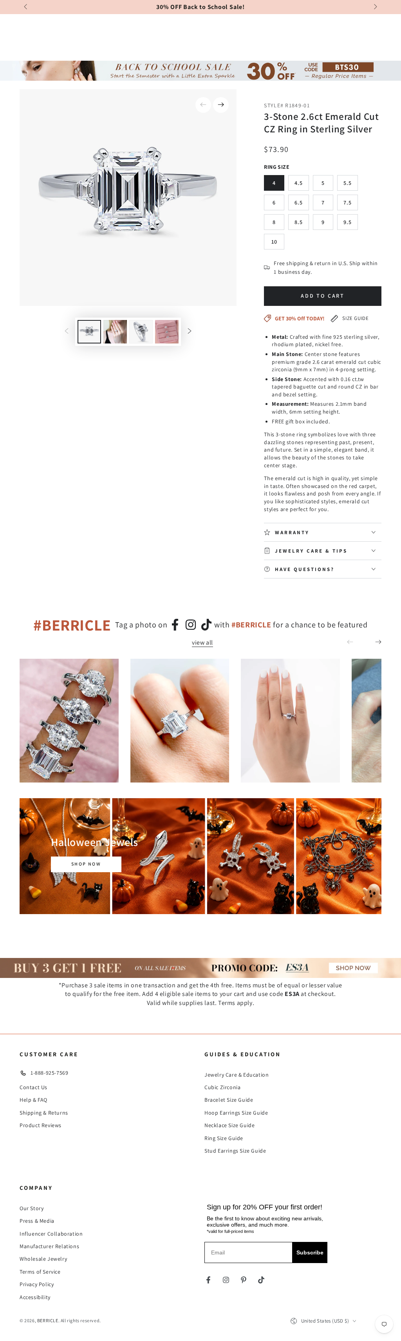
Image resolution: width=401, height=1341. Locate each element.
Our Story (31, 1208)
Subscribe (309, 1252)
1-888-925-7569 (49, 1072)
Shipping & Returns (44, 1112)
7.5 (347, 202)
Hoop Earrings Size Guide (236, 1112)
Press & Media (37, 1220)
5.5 (347, 182)
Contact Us (33, 1087)
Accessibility (35, 1297)
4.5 (298, 182)
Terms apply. (236, 1003)
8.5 (298, 222)
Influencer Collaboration (51, 1233)
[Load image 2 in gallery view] (115, 331)
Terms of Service (40, 1271)
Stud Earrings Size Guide (235, 1150)
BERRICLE (47, 1320)
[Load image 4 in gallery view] (167, 331)
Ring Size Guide (223, 1138)
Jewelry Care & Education (236, 1074)
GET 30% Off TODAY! (300, 318)
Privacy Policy (37, 1284)
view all (202, 643)
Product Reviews (40, 1125)
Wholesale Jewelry (43, 1258)
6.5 (298, 202)
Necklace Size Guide (229, 1125)
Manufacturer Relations (49, 1246)
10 (274, 241)
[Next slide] (374, 7)
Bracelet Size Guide (228, 1099)
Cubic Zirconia (222, 1087)
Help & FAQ (33, 1099)
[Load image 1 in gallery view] (89, 331)
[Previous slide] (26, 7)
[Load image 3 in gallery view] (141, 331)
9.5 (347, 222)
